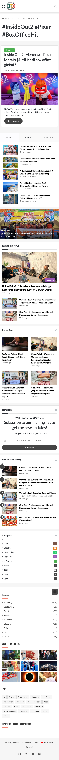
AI (4, 697)
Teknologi (23, 711)
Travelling (35, 711)
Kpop (46, 702)
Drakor (11, 697)
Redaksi (29, 747)
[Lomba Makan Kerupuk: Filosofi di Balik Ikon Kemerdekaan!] (9, 521)
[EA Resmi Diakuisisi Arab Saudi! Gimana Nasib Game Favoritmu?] (15, 344)
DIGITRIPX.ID (48, 743)
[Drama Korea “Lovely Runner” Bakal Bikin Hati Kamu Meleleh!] (10, 162)
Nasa (16, 706)
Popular (9, 137)
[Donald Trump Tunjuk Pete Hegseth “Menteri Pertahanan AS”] (10, 199)
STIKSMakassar (10, 711)
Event (6, 565)
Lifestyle (7, 548)
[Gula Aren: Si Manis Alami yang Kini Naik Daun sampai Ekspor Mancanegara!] (9, 316)
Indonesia (20, 702)
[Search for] (55, 7)
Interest (7, 543)
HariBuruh (46, 697)
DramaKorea (23, 697)
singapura (39, 706)
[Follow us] (54, 591)
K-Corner (9, 50)
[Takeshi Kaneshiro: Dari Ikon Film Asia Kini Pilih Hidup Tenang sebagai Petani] (11, 655)
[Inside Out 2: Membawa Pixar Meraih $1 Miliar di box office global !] (29, 89)
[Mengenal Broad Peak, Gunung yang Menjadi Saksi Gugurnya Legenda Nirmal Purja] (48, 666)
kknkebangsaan (34, 702)
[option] (29, 224)
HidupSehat (8, 702)
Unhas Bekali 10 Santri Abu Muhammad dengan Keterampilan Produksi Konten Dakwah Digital (36, 482)
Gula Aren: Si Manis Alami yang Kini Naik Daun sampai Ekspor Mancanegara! (42, 391)
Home (6, 18)
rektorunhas (26, 706)
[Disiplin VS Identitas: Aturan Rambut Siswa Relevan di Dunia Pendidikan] (10, 150)
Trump (45, 711)
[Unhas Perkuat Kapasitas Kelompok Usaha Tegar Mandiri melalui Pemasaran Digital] (9, 303)
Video (6, 574)
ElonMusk (35, 697)
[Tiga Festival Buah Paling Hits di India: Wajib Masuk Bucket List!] (11, 666)
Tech (6, 570)
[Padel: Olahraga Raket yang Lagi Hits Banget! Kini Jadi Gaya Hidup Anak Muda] (29, 666)
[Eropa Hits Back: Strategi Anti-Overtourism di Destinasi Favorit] (10, 187)
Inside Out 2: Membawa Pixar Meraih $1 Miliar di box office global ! (28, 59)
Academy (8, 557)
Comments (48, 137)
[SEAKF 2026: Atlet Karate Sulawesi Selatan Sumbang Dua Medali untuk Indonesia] (48, 677)
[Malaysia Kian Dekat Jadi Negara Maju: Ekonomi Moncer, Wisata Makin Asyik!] (29, 655)
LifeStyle (7, 706)
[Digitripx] (11, 6)
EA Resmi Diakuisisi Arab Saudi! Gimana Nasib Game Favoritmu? (13, 357)
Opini (6, 579)
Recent (28, 137)
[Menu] (3, 7)
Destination (9, 552)
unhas (6, 716)
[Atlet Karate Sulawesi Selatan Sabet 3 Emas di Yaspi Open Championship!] (10, 174)
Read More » (13, 121)
